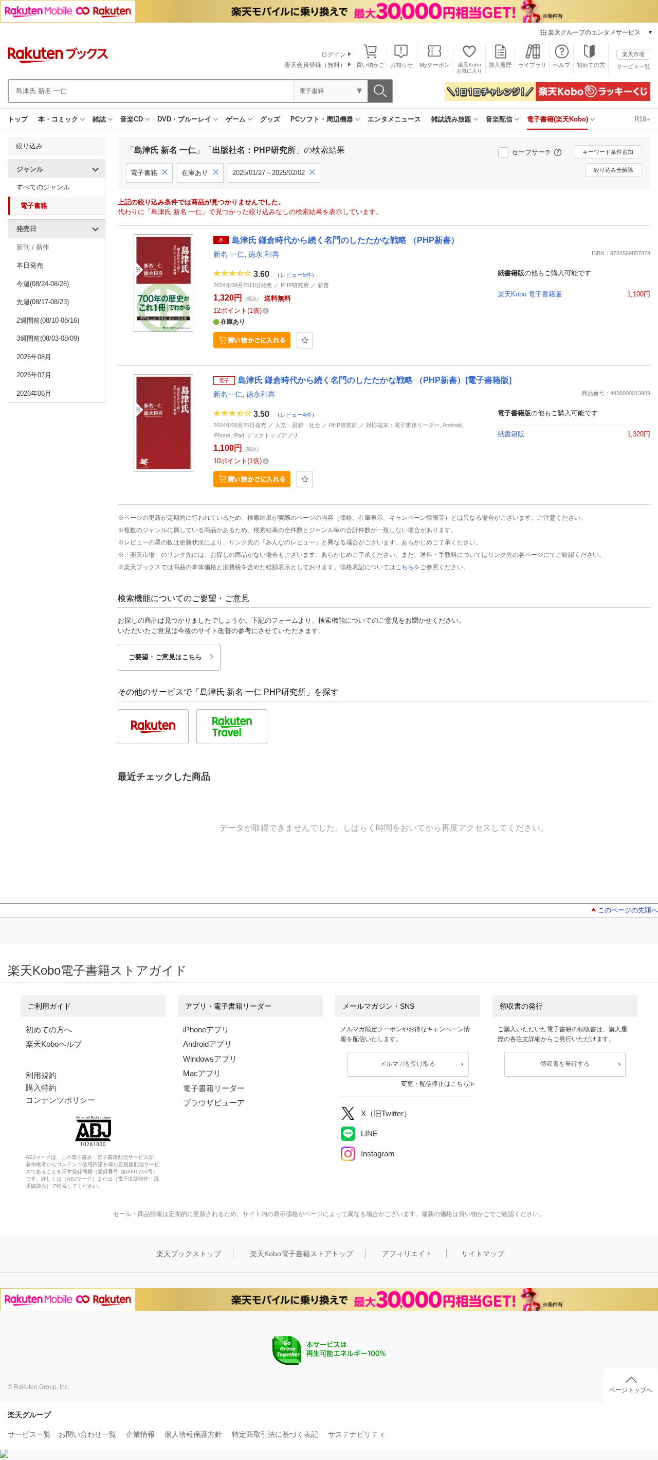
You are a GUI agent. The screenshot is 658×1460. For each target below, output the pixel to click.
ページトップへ (630, 1390)
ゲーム (236, 119)
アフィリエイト (407, 1254)
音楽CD (131, 119)
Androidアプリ (207, 1044)
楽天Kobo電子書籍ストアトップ (301, 1254)
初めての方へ (49, 1029)
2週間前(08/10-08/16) (47, 320)
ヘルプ (561, 65)
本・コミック (58, 119)
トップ (18, 119)
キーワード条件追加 (607, 152)
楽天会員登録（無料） (315, 65)
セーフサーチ (531, 152)
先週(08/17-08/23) (42, 302)
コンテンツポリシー (60, 1100)
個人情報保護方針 (193, 1434)
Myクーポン (434, 65)
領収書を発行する (565, 1063)
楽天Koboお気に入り (469, 68)
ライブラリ (532, 65)
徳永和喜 (260, 394)
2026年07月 (33, 375)
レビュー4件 (296, 415)
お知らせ (401, 65)
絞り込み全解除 (613, 170)
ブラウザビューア (214, 1102)
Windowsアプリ (210, 1058)
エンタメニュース (394, 119)
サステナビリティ (357, 1434)
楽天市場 (633, 54)
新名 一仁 (228, 254)
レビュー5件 (296, 275)
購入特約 (41, 1087)
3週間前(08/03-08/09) (47, 338)
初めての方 (591, 65)
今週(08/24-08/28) (42, 284)
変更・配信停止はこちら (435, 1083)
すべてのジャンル (43, 187)
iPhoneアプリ (206, 1029)
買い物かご (370, 65)
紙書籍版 (511, 434)
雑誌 (99, 119)
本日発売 (29, 265)
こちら (404, 567)
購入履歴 (500, 65)
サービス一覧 (633, 66)
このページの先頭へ (628, 910)
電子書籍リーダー (214, 1088)
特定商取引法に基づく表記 (275, 1434)
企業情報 (140, 1434)
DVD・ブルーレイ (184, 119)
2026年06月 (33, 393)
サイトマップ (482, 1254)
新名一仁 (227, 394)
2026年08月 (33, 357)
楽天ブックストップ (188, 1254)
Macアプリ (202, 1073)
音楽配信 (499, 119)
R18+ (642, 119)
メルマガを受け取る (407, 1063)
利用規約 (41, 1075)
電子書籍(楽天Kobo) (557, 119)
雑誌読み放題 (451, 119)
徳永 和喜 (263, 254)
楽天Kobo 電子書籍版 (530, 294)
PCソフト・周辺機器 (321, 119)
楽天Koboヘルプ (54, 1044)
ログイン (333, 54)
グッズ (270, 119)
